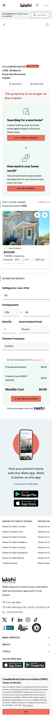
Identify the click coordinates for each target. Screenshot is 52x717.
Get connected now (26, 138)
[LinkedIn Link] (20, 620)
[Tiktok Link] (36, 620)
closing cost (39, 359)
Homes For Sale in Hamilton (14, 542)
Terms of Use (28, 705)
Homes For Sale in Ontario (14, 526)
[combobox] (4, 312)
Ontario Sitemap (9, 563)
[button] (26, 602)
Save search (42, 15)
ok (26, 712)
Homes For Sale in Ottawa (14, 547)
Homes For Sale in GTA (12, 531)
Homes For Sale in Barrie (13, 558)
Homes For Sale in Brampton (15, 552)
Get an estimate (26, 188)
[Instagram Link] (28, 620)
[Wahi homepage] (26, 5)
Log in (46, 5)
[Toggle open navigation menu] (4, 5)
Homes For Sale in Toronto (14, 537)
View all (43, 202)
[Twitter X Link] (4, 620)
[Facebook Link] (12, 620)
